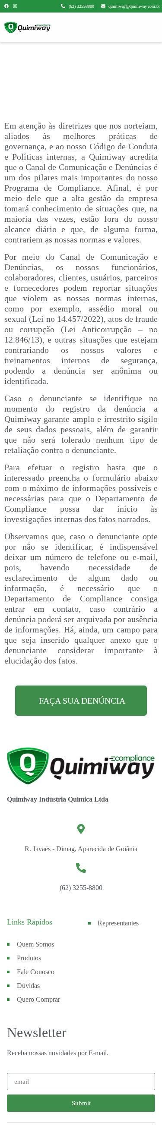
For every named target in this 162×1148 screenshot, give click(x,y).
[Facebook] (6, 6)
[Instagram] (15, 6)
